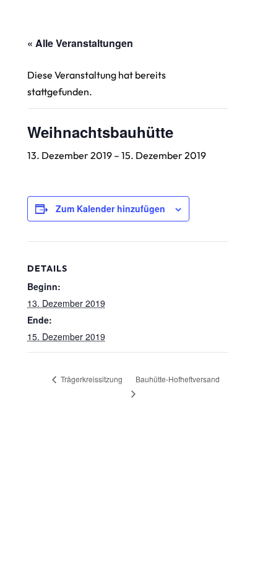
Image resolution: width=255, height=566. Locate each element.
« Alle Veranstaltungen (80, 43)
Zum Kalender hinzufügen (110, 208)
